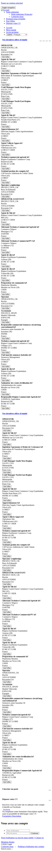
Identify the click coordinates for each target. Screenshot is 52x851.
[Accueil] (5, 10)
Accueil (9, 28)
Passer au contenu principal (12, 3)
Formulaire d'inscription (11, 816)
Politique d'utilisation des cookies (31, 846)
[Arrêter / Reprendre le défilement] (44, 414)
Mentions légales (7, 842)
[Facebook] (13, 849)
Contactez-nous (17, 16)
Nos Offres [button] (10, 21)
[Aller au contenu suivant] (47, 414)
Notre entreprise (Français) (21, 14)
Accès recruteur (12, 32)
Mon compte (11, 30)
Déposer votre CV (13, 23)
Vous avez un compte (14, 823)
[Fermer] (50, 414)
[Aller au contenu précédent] (41, 414)
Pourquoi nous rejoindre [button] (15, 19)
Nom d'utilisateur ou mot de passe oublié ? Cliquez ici (22, 838)
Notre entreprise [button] (12, 12)
